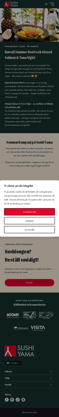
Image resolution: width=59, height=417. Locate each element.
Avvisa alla (29, 229)
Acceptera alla (29, 211)
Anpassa (29, 220)
